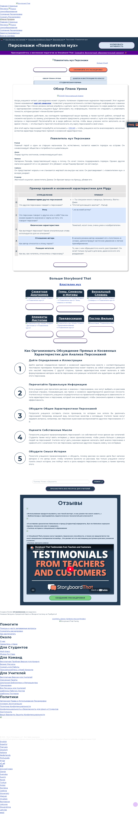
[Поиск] (12, 9)
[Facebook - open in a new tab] (1, 725)
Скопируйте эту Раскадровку (88, 70)
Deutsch (4, 750)
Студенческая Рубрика (70, 82)
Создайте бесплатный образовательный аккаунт (99, 53)
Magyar (3, 796)
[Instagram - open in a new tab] (1, 728)
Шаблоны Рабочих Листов (12, 691)
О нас (2, 641)
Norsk (2, 780)
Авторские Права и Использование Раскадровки (23, 701)
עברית (2, 761)
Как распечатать (8, 634)
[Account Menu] (7, 19)
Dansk (3, 772)
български (5, 802)
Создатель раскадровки (11, 631)
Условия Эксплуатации (11, 704)
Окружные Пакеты (8, 680)
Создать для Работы (9, 667)
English (3, 742)
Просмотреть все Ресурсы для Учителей (70, 489)
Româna (4, 788)
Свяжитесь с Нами (8, 644)
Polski (2, 785)
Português (4, 758)
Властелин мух (58, 40)
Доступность (6, 712)
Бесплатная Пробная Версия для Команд (20, 661)
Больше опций (102, 63)
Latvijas (3, 810)
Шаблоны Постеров (9, 694)
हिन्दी (1, 766)
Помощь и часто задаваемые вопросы (18, 628)
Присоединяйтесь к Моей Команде (16, 670)
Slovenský (4, 793)
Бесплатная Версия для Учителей (16, 677)
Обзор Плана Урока (52, 78)
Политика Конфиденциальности (15, 706)
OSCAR (72, 128)
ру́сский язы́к (6, 769)
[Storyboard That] (23, 3)
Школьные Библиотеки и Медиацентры (19, 683)
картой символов (42, 103)
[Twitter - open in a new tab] (1, 731)
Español (3, 744)
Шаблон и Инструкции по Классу (88, 78)
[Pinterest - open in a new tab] (1, 735)
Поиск (97, 482)
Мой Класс (5, 651)
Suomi (3, 777)
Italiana (3, 752)
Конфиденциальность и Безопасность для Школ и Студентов (29, 709)
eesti (2, 812)
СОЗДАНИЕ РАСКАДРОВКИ (70, 598)
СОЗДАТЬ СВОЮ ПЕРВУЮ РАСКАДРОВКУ (69, 619)
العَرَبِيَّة (2, 763)
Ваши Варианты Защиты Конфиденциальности (22, 715)
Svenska (4, 774)
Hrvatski (3, 799)
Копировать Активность (116, 45)
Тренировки (6, 685)
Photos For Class (7, 654)
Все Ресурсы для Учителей (15, 40)
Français (4, 747)
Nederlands (5, 755)
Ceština (3, 791)
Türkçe (3, 782)
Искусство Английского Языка (39, 40)
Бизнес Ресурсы (7, 664)
